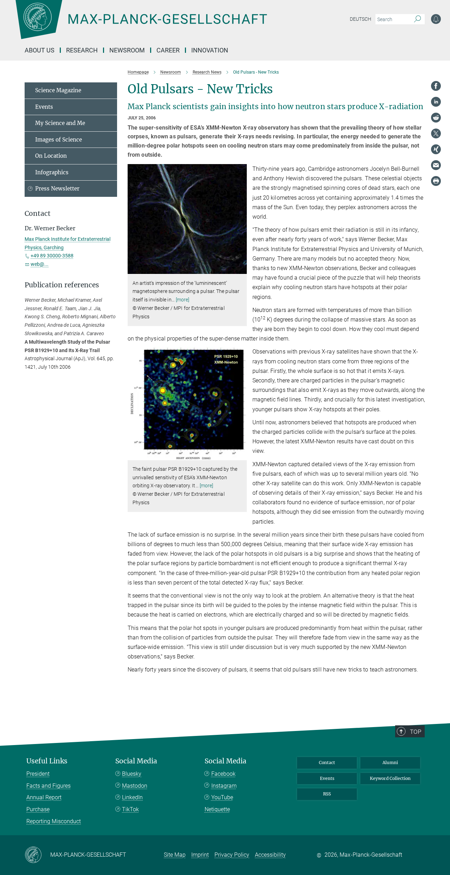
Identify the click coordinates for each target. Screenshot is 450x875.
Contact (327, 762)
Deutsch (360, 19)
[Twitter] (436, 133)
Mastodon (134, 785)
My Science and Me (60, 123)
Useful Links (47, 761)
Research (82, 50)
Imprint (200, 854)
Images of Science (58, 139)
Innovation (209, 50)
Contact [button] (38, 214)
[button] (240, 269)
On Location (51, 155)
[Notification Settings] (436, 19)
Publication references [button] (62, 285)
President (38, 773)
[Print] (436, 181)
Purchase (38, 809)
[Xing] (436, 149)
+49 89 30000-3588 (52, 255)
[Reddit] (436, 117)
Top (415, 731)
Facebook (223, 773)
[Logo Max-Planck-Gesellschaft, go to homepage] (141, 24)
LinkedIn (132, 797)
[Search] (417, 19)
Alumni (390, 762)
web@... (40, 264)
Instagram (224, 785)
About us (39, 50)
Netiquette (217, 809)
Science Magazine (58, 90)
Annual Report (44, 797)
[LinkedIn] (436, 101)
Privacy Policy (231, 854)
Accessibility (270, 854)
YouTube (222, 797)
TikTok (130, 809)
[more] (182, 299)
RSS (327, 793)
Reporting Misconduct (53, 821)
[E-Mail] (436, 165)
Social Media (136, 761)
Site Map (175, 854)
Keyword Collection (390, 778)
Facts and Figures (48, 785)
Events (44, 107)
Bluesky (131, 773)
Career (168, 50)
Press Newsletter (57, 188)
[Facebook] (436, 86)
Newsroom (127, 50)
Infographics (52, 172)
